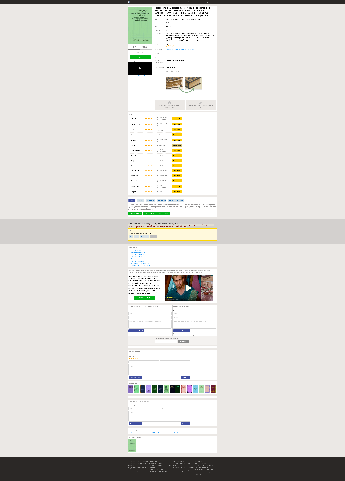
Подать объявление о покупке (138, 311)
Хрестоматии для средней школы (181, 463)
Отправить (185, 377)
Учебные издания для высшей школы (182, 471)
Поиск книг (146, 2)
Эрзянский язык (199, 461)
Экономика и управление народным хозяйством (137, 468)
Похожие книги (135, 259)
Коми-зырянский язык (178, 461)
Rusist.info (133, 2)
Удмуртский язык (177, 473)
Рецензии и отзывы (137, 257)
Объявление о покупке (138, 250)
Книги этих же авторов (138, 252)
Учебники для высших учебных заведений (203, 473)
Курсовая (175, 49)
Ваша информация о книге (137, 406)
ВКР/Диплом (183, 49)
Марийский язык (132, 473)
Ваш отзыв (132, 356)
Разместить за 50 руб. (136, 331)
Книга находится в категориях (140, 265)
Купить (140, 57)
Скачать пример (164, 213)
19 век (167, 2)
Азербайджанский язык (156, 463)
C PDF (199, 2)
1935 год (133, 432)
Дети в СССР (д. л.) (132, 465)
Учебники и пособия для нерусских (204, 465)
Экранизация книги (140, 76)
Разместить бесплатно (182, 331)
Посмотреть (177, 118)
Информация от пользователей (141, 263)
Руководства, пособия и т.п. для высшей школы (183, 468)
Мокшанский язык (177, 465)
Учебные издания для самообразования (161, 465)
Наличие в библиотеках (138, 254)
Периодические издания (156, 469)
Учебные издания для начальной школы (139, 463)
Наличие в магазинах (137, 261)
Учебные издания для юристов (158, 471)
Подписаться (184, 341)
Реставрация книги (172, 75)
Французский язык (155, 461)
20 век (174, 2)
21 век (180, 2)
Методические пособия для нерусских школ (205, 470)
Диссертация (191, 49)
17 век (154, 2)
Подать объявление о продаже (183, 311)
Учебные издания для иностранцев (137, 471)
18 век (160, 2)
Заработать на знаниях (176, 200)
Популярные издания (201, 463)
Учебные (152, 467)
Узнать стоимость (149, 213)
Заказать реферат (135, 213)
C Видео (206, 2)
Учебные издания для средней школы (138, 461)
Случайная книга (190, 2)
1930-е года (155, 432)
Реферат (169, 49)
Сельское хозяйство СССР (202, 467)
